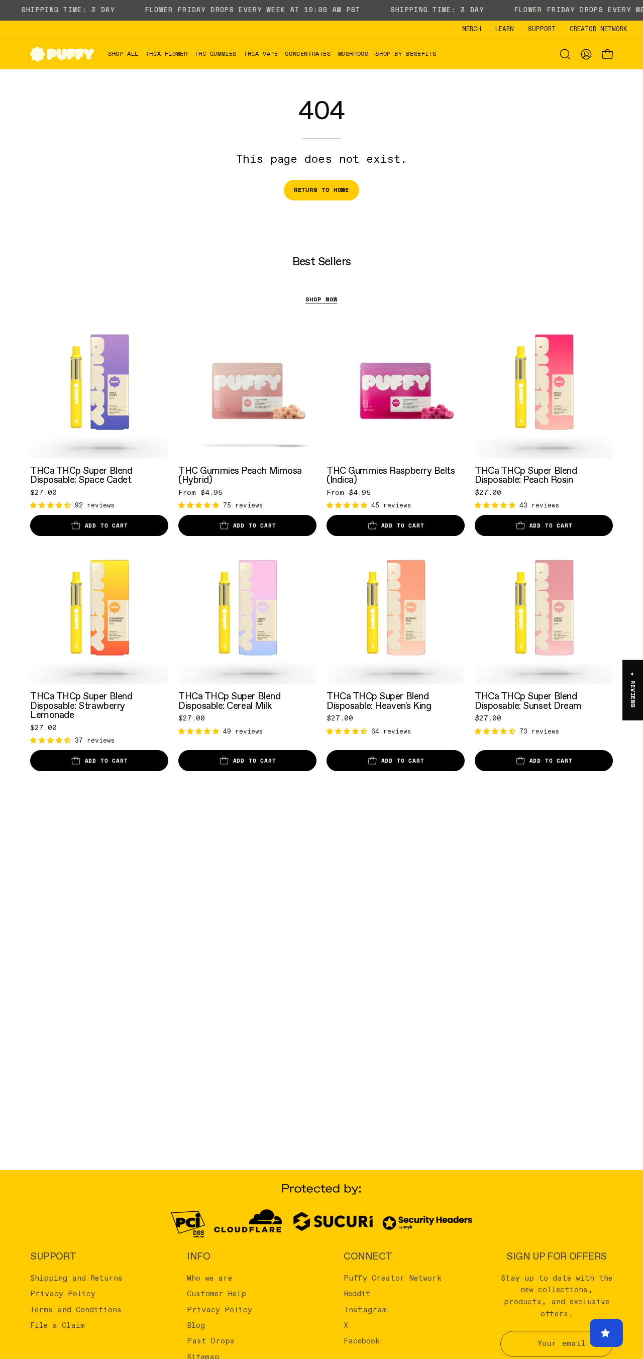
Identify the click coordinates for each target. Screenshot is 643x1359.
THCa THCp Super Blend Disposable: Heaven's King (379, 701)
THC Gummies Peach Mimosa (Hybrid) (240, 475)
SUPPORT (53, 1256)
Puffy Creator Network (393, 1279)
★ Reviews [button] (633, 690)
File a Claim (57, 1326)
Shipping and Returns (76, 1279)
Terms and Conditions (76, 1310)
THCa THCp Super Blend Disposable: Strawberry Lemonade (81, 706)
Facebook (362, 1341)
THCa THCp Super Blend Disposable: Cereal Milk (229, 701)
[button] (166, 54)
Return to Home (322, 189)
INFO (198, 1256)
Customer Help (216, 1294)
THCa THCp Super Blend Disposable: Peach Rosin (526, 475)
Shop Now (321, 299)
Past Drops (211, 1341)
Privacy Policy (62, 1294)
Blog (196, 1326)
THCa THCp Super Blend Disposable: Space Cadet (81, 475)
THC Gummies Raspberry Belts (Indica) (391, 475)
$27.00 (43, 493)
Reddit (357, 1294)
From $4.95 (200, 493)
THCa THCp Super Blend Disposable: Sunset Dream (528, 701)
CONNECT (368, 1256)
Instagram (365, 1310)
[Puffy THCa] (62, 54)
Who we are (209, 1279)
